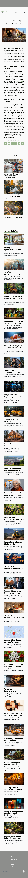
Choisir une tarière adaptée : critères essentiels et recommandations (12, 175)
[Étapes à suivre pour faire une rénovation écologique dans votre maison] (14, 754)
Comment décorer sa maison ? (12, 420)
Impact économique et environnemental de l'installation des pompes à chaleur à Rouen (14, 471)
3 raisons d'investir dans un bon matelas (13, 739)
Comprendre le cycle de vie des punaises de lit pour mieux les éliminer (13, 348)
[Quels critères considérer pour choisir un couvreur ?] (14, 362)
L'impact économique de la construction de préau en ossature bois (13, 446)
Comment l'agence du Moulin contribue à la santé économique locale (14, 593)
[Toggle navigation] (3, 3)
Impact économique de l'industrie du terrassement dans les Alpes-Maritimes (13, 545)
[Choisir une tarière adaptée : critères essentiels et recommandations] (13, 166)
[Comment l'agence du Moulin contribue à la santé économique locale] (14, 583)
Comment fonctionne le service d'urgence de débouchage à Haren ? (13, 642)
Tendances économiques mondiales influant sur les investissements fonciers (13, 569)
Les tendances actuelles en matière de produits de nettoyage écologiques (13, 324)
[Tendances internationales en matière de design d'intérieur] (14, 681)
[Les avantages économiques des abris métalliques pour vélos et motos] (14, 509)
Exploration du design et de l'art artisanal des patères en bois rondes (13, 715)
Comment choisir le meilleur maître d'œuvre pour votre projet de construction (12, 196)
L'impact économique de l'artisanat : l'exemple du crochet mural (14, 666)
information (20, 81)
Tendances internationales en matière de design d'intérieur (11, 692)
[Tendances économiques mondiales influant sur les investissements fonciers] (14, 558)
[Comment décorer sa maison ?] (14, 411)
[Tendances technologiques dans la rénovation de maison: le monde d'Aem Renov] (14, 607)
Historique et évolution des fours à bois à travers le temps (14, 299)
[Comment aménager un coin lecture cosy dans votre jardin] (13, 208)
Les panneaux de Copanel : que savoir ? (12, 396)
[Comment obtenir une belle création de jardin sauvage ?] (14, 828)
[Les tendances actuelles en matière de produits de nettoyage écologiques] (14, 313)
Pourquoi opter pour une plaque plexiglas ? (13, 812)
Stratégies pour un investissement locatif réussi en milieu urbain (13, 274)
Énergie (13, 864)
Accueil (2, 11)
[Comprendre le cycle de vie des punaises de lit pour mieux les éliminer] (14, 337)
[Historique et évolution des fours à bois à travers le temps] (14, 288)
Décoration (13, 859)
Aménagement (13, 857)
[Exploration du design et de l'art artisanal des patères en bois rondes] (14, 705)
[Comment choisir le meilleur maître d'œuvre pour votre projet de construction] (13, 187)
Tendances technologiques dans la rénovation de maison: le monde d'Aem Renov (13, 618)
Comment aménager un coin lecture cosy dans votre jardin (13, 216)
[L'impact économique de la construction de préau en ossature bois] (14, 435)
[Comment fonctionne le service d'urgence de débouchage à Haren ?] (14, 632)
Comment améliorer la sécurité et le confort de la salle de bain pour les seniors (13, 496)
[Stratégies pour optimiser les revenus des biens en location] (14, 239)
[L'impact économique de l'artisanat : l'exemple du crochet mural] (14, 656)
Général (7, 11)
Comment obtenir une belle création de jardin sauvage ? (13, 838)
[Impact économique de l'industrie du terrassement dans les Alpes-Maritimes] (14, 534)
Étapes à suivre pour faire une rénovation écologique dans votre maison (12, 765)
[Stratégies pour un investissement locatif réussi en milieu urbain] (14, 264)
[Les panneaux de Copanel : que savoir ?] (14, 386)
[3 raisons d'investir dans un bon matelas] (14, 730)
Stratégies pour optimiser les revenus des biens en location (12, 250)
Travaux (13, 862)
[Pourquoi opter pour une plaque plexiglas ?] (14, 803)
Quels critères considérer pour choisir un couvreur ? (13, 372)
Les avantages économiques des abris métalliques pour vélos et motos (13, 520)
